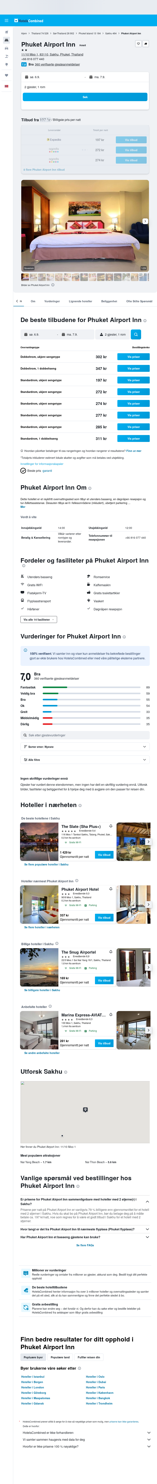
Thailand (36, 33)
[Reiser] (6, 75)
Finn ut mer (133, 451)
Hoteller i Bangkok (98, 1398)
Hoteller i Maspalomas (35, 1398)
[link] (46, 864)
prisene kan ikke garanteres (124, 1421)
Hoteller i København (100, 1393)
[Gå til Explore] (6, 64)
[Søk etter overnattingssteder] (6, 40)
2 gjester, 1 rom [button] (35, 87)
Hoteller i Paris (95, 1387)
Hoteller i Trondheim (99, 1403)
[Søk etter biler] (6, 48)
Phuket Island (86, 33)
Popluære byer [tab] (33, 1357)
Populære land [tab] (60, 1357)
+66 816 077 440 (32, 59)
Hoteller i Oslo (95, 1376)
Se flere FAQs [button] (85, 1245)
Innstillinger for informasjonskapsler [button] (41, 464)
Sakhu (108, 33)
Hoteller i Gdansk (32, 1403)
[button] (6, 20)
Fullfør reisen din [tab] (89, 1357)
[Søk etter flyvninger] (6, 32)
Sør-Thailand (59, 33)
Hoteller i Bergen (32, 1382)
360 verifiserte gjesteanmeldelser (57, 64)
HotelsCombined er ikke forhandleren (48, 1432)
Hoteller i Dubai (96, 1382)
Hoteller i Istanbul (32, 1376)
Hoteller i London (32, 1387)
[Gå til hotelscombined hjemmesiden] (29, 20)
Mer (22, 507)
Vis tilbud (104, 855)
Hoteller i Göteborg (33, 1393)
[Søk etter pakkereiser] (6, 56)
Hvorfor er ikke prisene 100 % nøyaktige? (50, 1446)
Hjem (24, 33)
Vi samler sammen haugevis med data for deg (54, 1439)
